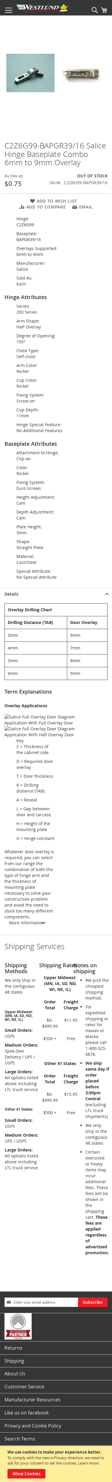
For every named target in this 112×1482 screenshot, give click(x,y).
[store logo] (42, 8)
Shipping (14, 1361)
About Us (14, 1373)
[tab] (56, 594)
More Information (26, 923)
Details (11, 594)
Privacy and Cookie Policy (32, 1425)
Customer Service (24, 1386)
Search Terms (19, 1439)
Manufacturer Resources (32, 1399)
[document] (56, 1463)
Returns (13, 1348)
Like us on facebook (26, 1412)
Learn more (88, 1463)
